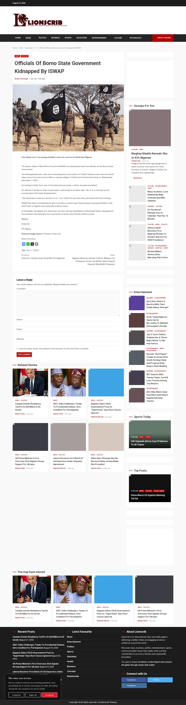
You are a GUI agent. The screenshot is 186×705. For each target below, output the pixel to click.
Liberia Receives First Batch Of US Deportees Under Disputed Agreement (68, 437)
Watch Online (164, 38)
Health (70, 661)
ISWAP (35, 250)
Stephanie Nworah (97, 417)
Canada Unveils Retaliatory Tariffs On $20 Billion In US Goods (30, 382)
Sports (68, 38)
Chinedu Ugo (136, 161)
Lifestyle (158, 248)
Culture (118, 38)
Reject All (33, 695)
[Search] (148, 38)
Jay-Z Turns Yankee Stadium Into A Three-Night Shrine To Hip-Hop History (137, 337)
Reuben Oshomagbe (22, 79)
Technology (136, 38)
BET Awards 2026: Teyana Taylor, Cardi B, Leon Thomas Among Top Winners (137, 378)
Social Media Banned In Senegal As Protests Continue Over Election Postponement (149, 495)
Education (82, 38)
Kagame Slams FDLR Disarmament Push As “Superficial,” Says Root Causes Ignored (106, 382)
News (28, 38)
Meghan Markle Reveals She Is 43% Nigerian (150, 128)
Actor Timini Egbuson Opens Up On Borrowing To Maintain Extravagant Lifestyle (137, 320)
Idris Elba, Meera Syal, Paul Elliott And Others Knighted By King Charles (137, 395)
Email (20, 329)
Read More (137, 178)
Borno (29, 250)
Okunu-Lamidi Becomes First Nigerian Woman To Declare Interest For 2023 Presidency (137, 232)
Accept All (49, 695)
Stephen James (58, 414)
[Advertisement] (150, 79)
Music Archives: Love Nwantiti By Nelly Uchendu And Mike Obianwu (137, 194)
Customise (16, 695)
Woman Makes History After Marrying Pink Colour (137, 252)
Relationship (151, 350)
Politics (42, 38)
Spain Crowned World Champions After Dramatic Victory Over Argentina (148, 441)
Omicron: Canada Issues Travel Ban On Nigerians (43, 256)
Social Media (159, 487)
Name (20, 320)
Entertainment (99, 38)
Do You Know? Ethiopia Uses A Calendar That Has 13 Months (137, 213)
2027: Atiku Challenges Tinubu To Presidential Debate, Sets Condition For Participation (68, 382)
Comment (22, 289)
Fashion (151, 248)
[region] (33, 687)
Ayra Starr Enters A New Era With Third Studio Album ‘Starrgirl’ (137, 303)
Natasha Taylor (20, 414)
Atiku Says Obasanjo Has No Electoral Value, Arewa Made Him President (106, 437)
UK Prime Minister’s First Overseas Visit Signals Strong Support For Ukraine (30, 437)
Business (55, 38)
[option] (150, 435)
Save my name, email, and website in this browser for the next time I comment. (54, 349)
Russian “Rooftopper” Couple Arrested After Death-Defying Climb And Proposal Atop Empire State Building (137, 357)
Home (18, 38)
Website (20, 339)
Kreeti (101, 702)
